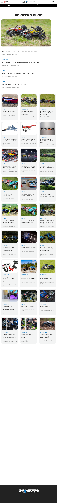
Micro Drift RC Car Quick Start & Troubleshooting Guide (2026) (9, 167)
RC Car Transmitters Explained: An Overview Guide (27, 336)
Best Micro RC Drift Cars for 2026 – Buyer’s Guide (28, 166)
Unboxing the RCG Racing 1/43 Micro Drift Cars (46, 141)
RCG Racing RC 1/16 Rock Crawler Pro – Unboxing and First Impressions (47, 222)
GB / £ (7, 1)
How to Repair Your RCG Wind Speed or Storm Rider (47, 278)
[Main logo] (28, 2)
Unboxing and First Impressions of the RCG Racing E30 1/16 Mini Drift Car (10, 279)
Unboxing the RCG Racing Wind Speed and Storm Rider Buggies (9, 308)
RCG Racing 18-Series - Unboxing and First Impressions (20, 62)
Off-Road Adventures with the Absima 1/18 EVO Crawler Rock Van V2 (28, 278)
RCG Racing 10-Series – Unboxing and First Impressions (20, 51)
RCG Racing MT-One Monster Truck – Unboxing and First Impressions (8, 250)
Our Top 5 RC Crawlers (27, 306)
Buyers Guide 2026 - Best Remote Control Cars (18, 73)
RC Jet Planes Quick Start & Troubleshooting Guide (10, 140)
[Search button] (53, 2)
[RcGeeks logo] (28, 491)
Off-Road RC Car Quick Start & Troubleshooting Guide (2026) (47, 167)
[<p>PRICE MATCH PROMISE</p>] (15, 5)
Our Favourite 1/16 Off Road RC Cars (14, 84)
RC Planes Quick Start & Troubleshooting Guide (28, 140)
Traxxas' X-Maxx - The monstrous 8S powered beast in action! (46, 336)
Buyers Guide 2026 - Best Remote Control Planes (28, 248)
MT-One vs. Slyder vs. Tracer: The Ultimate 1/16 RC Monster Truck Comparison (47, 250)
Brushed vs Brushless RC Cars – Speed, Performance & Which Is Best (10, 337)
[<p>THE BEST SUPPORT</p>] (43, 5)
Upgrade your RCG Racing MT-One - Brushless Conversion (10, 222)
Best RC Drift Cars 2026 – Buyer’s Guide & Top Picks (28, 195)
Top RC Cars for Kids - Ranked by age (9, 112)
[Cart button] (56, 2)
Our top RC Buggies (45, 194)
